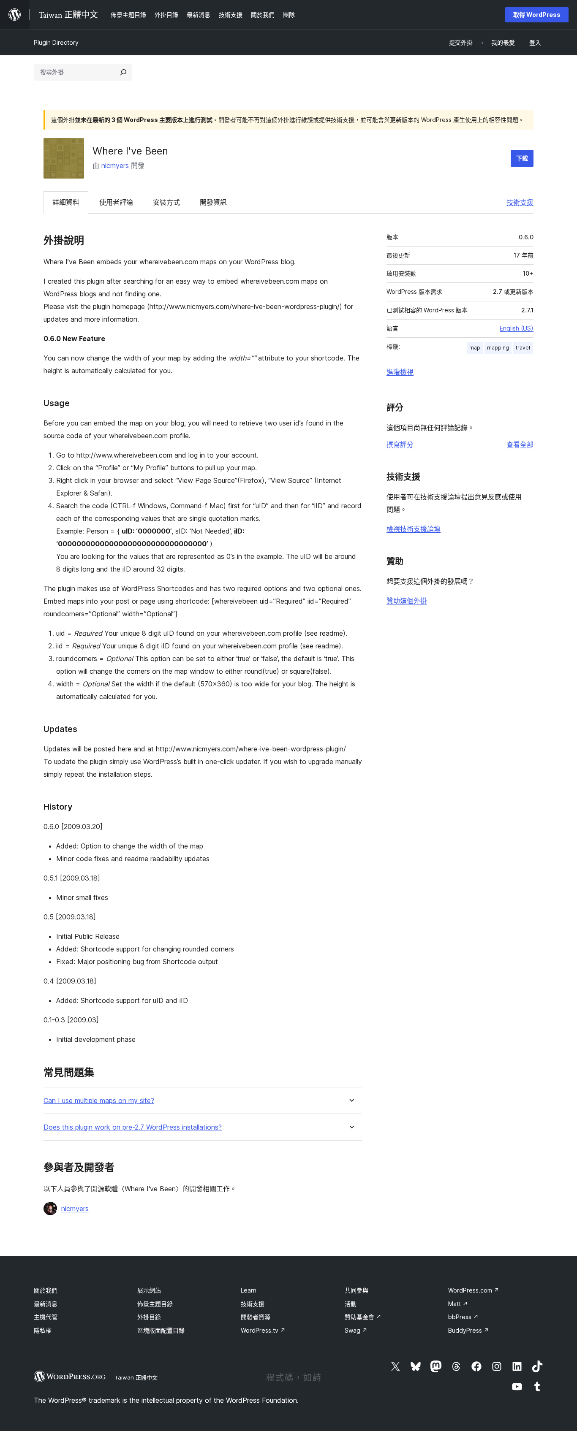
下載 (522, 158)
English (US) (516, 328)
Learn (248, 1290)
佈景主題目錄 (155, 1303)
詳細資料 (65, 202)
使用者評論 (116, 202)
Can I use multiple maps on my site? (99, 1101)
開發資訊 (213, 202)
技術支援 (519, 202)
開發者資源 (255, 1316)
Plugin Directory (56, 42)
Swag (356, 1330)
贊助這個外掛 (406, 600)
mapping (498, 347)
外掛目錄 (149, 1316)
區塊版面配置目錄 (161, 1330)
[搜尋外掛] (123, 72)
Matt (458, 1303)
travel (523, 347)
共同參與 (356, 1290)
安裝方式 (166, 202)
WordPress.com (473, 1290)
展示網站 (149, 1290)
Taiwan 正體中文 (136, 1377)
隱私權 (43, 1330)
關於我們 (45, 1290)
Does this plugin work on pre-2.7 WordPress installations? (133, 1127)
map (474, 347)
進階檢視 (400, 372)
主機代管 (45, 1316)
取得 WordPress (537, 14)
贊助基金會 (363, 1316)
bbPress (463, 1316)
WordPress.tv (263, 1330)
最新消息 (45, 1303)
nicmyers (115, 165)
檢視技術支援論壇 (413, 529)
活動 (351, 1303)
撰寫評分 (400, 444)
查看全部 (519, 444)
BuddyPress (468, 1330)
